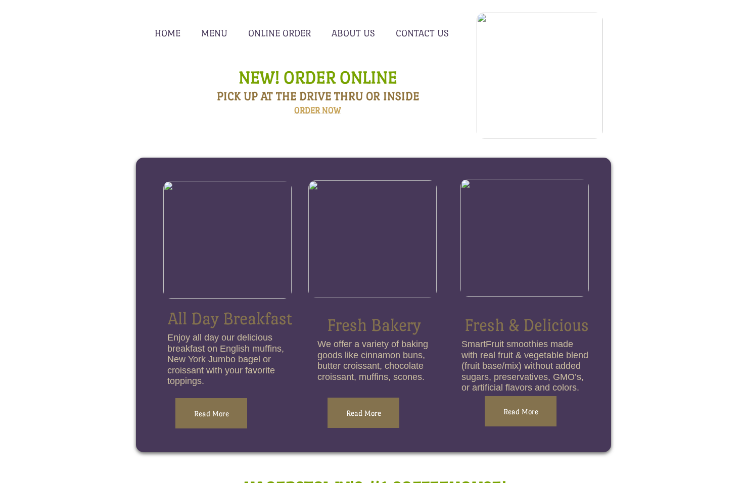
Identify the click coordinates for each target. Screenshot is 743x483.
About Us (353, 33)
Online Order (279, 33)
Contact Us (422, 33)
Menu (214, 33)
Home (167, 33)
